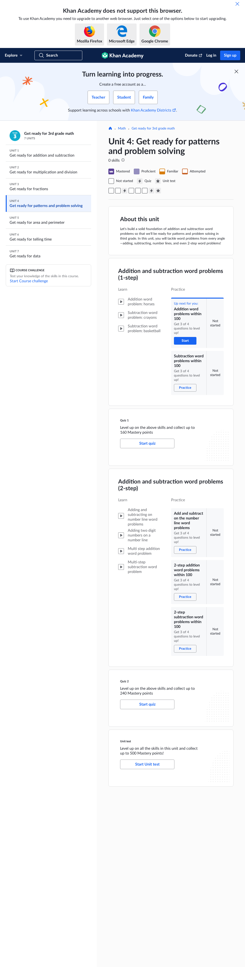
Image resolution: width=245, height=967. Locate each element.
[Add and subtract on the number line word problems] (131, 191)
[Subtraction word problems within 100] (118, 191)
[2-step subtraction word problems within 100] (145, 191)
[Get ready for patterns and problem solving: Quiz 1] (125, 191)
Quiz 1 (124, 420)
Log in (211, 55)
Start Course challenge (29, 281)
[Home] (110, 128)
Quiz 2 (124, 681)
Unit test (125, 741)
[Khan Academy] (123, 55)
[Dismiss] (237, 4)
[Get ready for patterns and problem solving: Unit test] (158, 191)
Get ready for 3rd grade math (153, 128)
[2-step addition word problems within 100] (138, 191)
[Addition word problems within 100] (111, 191)
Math (122, 128)
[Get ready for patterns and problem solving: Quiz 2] (151, 191)
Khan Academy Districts (151, 110)
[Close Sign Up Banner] (236, 71)
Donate (191, 55)
